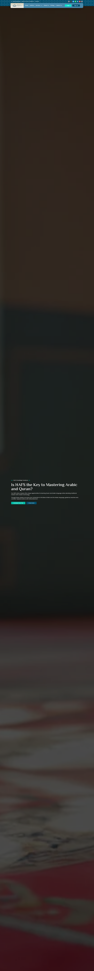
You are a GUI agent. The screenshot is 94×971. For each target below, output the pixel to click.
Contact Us (59, 5)
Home (26, 5)
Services (38, 5)
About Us (46, 5)
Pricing (52, 5)
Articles (32, 5)
